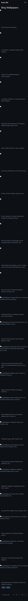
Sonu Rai (4, 2)
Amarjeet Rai (6, 594)
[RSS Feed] (25, 595)
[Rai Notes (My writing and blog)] (16, 595)
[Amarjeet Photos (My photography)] (13, 595)
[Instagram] (22, 595)
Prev (3, 587)
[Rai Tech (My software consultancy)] (19, 595)
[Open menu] (25, 2)
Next (8, 587)
